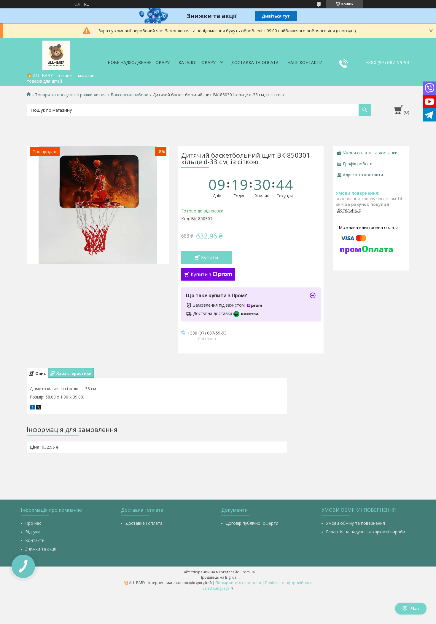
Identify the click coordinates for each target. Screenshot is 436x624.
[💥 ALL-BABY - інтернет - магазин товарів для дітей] (56, 54)
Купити (209, 257)
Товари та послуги (54, 94)
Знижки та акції (40, 549)
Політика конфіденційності (288, 582)
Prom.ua (248, 572)
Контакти (34, 540)
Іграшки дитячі (91, 94)
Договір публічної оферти (252, 523)
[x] (38, 408)
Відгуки (32, 532)
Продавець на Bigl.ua (218, 577)
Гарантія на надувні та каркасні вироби (365, 532)
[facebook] (32, 408)
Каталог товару (197, 62)
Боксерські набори (129, 94)
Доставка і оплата (144, 523)
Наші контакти (304, 62)
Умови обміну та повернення (355, 523)
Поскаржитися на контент (238, 582)
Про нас (33, 523)
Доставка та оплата (255, 62)
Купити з (201, 274)
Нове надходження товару (139, 62)
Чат (415, 608)
